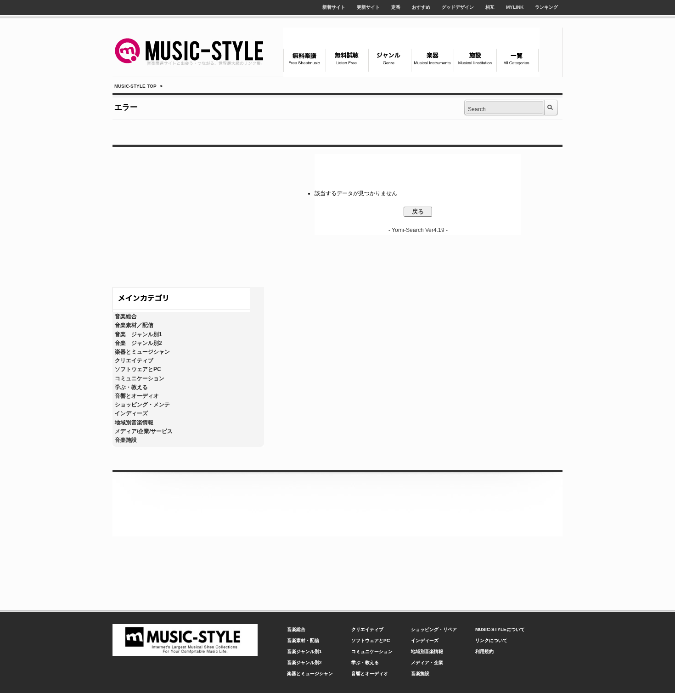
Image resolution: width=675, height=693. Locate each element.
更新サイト (368, 7)
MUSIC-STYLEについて (500, 629)
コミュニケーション (139, 378)
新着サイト (333, 7)
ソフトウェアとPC (138, 369)
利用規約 (484, 651)
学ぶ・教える (131, 387)
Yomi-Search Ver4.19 (418, 230)
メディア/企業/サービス (144, 431)
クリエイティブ (134, 360)
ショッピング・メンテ (142, 404)
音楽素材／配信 (134, 325)
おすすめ (421, 7)
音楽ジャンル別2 (304, 662)
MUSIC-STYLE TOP (135, 86)
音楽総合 (126, 316)
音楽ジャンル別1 (304, 651)
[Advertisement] (188, 215)
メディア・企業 (427, 662)
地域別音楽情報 (134, 422)
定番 (395, 7)
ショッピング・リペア (434, 629)
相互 (490, 7)
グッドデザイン (458, 7)
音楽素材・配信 (303, 640)
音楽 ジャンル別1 (138, 334)
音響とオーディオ (137, 396)
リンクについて (491, 640)
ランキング (546, 7)
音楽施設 (126, 440)
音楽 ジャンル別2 (138, 343)
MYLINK (514, 7)
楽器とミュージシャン (142, 352)
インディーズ (131, 413)
